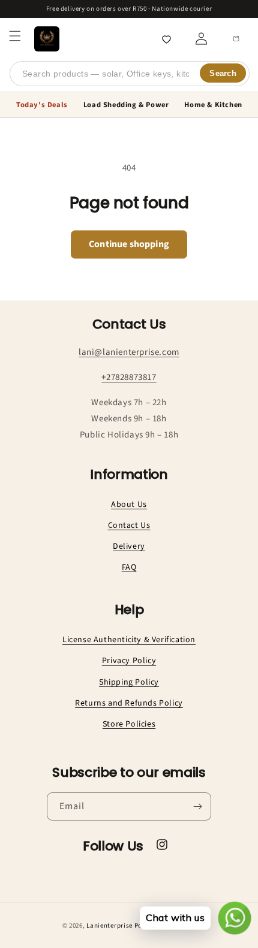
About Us (129, 505)
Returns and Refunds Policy (129, 703)
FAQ (129, 567)
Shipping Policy (129, 682)
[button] (15, 36)
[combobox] (130, 73)
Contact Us (129, 525)
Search (222, 73)
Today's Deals (42, 104)
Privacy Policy (129, 661)
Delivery (129, 546)
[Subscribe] (197, 806)
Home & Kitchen (213, 104)
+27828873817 (128, 377)
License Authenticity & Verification (129, 640)
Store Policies (129, 724)
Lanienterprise (109, 925)
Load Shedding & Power (126, 104)
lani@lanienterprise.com (129, 352)
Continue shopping (129, 244)
